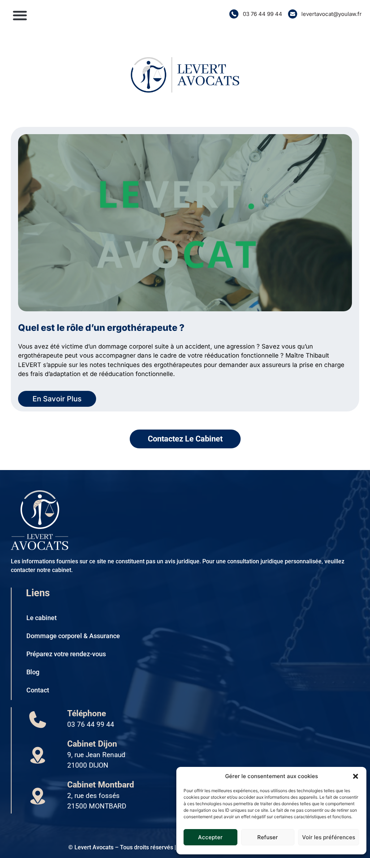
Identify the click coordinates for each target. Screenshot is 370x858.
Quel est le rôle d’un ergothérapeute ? (101, 327)
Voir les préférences (328, 837)
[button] (355, 776)
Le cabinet (41, 618)
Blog (32, 672)
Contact (37, 690)
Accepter (210, 837)
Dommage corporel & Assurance (73, 636)
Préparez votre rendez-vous (66, 654)
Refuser (267, 837)
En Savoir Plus (57, 398)
